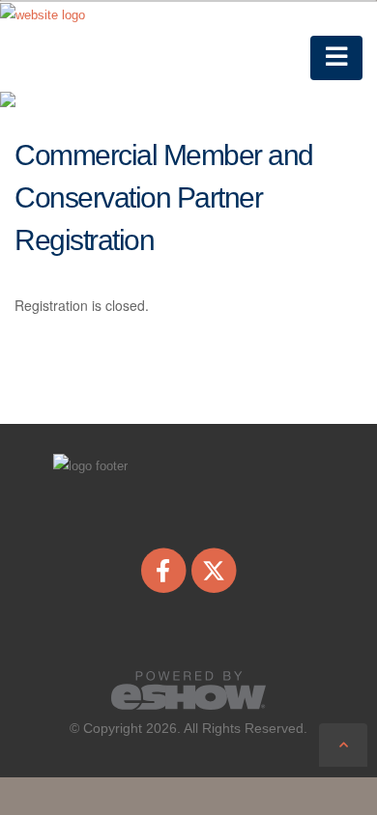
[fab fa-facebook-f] (164, 569)
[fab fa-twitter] (214, 569)
